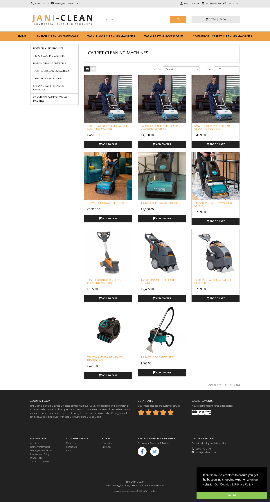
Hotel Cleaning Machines (48, 48)
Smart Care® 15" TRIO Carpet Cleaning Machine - (161, 127)
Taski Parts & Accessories (163, 36)
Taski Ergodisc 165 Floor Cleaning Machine (104, 281)
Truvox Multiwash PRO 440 (159, 203)
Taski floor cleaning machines (111, 36)
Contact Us (71, 446)
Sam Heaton (150, 491)
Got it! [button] (232, 495)
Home (22, 36)
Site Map (106, 446)
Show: (210, 69)
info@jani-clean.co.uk (205, 452)
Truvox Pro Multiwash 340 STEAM (213, 204)
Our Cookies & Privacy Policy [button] (234, 484)
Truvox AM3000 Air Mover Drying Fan (104, 358)
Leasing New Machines (41, 450)
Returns (70, 450)
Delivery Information (40, 446)
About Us (34, 443)
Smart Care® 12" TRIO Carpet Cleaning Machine (107, 127)
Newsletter (107, 443)
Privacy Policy (36, 457)
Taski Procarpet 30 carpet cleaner (159, 281)
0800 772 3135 (202, 448)
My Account (71, 443)
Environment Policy (39, 454)
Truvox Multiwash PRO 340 (106, 203)
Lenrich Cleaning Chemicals (56, 36)
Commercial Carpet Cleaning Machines (222, 36)
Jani (63, 17)
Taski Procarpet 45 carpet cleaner (212, 281)
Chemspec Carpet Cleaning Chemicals (48, 87)
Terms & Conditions (40, 461)
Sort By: (157, 69)
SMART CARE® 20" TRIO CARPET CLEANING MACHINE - (214, 127)
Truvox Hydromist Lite (157, 357)
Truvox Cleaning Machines (48, 55)
